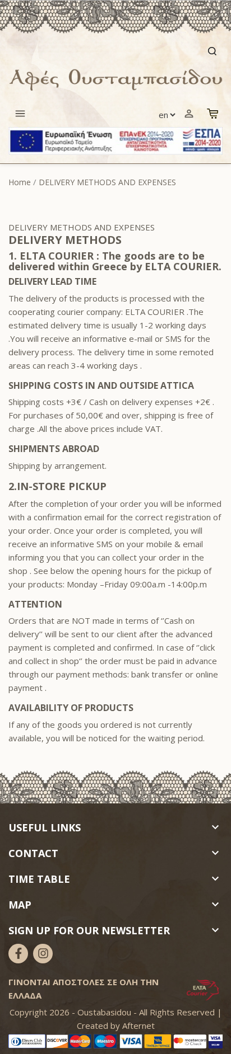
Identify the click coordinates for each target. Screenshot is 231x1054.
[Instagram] (43, 953)
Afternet (138, 1025)
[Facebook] (18, 953)
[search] (115, 51)
